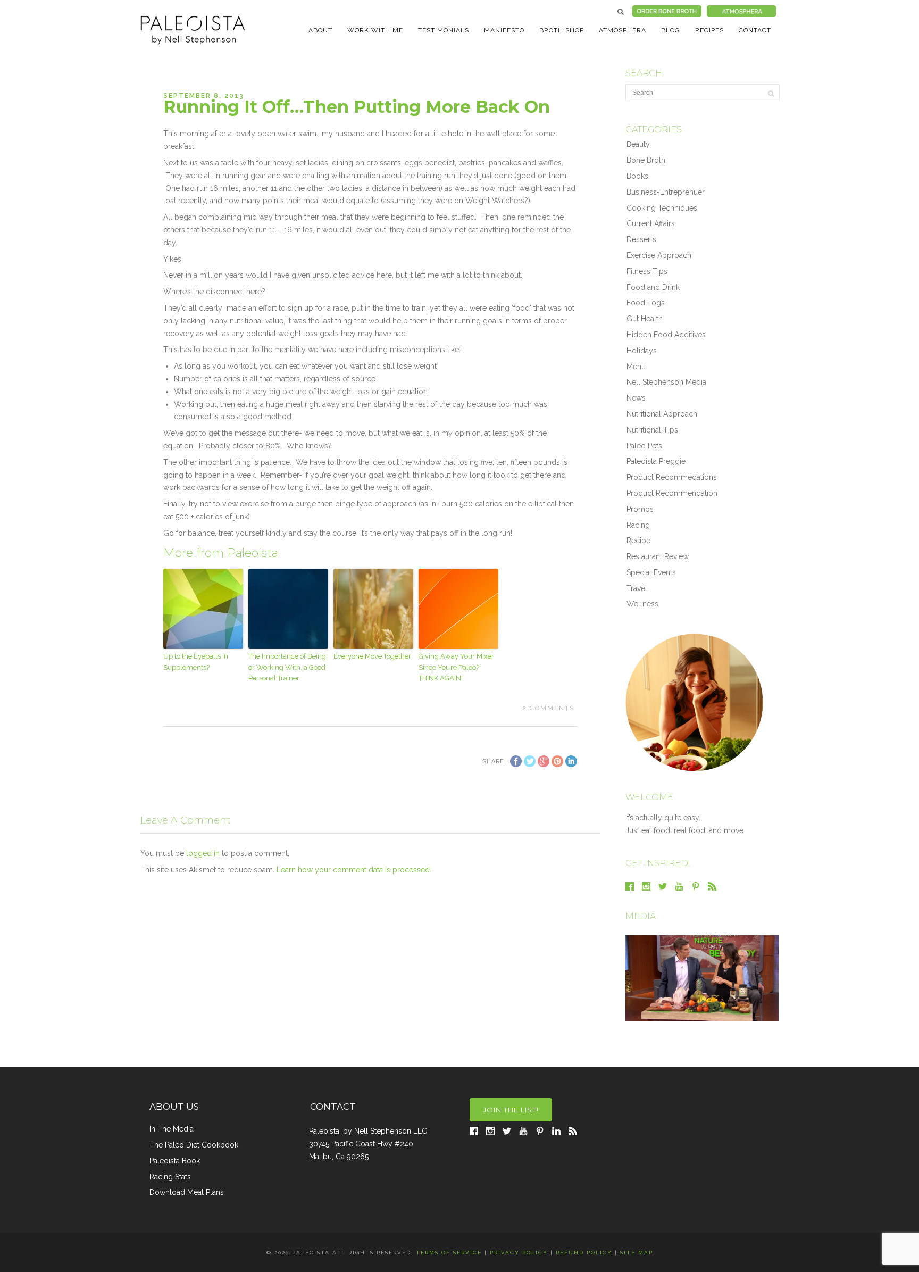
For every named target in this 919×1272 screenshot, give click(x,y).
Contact (755, 30)
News (636, 398)
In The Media (171, 1129)
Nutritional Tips (652, 430)
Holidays (641, 350)
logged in (203, 853)
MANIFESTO (504, 30)
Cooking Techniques (661, 208)
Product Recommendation (671, 493)
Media (640, 916)
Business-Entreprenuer (665, 192)
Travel (636, 588)
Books (637, 176)
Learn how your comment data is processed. (354, 870)
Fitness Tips (646, 271)
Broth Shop (561, 30)
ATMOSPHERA (622, 30)
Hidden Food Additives (666, 334)
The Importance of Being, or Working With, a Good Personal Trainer (288, 667)
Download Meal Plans (186, 1192)
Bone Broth (645, 160)
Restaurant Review (657, 556)
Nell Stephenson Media (666, 382)
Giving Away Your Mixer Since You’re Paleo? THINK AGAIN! (456, 667)
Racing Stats (170, 1177)
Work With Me (375, 30)
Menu (636, 366)
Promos (640, 509)
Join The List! (511, 1109)
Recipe (638, 540)
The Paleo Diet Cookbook (193, 1145)
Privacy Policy (519, 1253)
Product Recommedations (671, 477)
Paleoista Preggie (656, 461)
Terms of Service (449, 1253)
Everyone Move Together (372, 656)
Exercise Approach (658, 255)
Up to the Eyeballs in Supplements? (195, 661)
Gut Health (644, 318)
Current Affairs (650, 223)
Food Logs (645, 302)
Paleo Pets (644, 446)
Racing (638, 525)
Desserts (641, 239)
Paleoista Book (174, 1161)
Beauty (638, 144)
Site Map (636, 1253)
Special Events (651, 572)
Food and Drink (653, 287)
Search (620, 11)
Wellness (642, 604)
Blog (670, 30)
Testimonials (443, 30)
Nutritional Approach (661, 414)
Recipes (709, 30)
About (320, 30)
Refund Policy (584, 1253)
